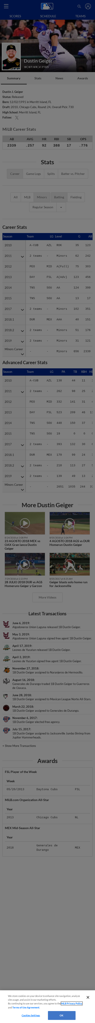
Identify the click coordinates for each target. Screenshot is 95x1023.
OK (61, 1015)
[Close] (88, 997)
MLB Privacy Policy (71, 1003)
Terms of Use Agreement (25, 1007)
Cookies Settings (31, 1015)
